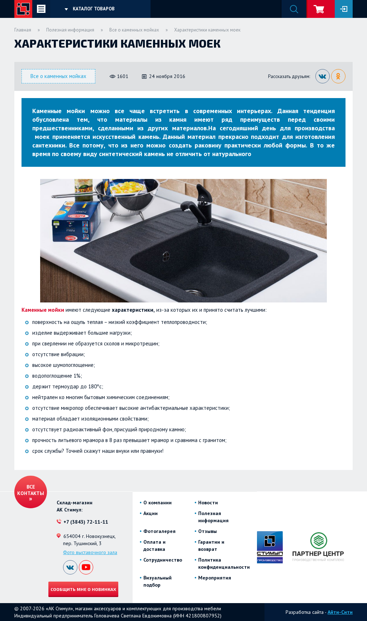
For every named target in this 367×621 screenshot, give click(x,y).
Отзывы (207, 531)
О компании (157, 502)
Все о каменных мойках (134, 30)
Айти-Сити (340, 612)
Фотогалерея (159, 531)
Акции (150, 513)
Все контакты (30, 490)
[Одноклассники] (338, 76)
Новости (208, 502)
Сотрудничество (162, 560)
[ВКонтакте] (322, 76)
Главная (22, 30)
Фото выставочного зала (90, 552)
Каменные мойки (43, 309)
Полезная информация (70, 30)
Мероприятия (214, 577)
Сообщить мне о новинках (83, 589)
